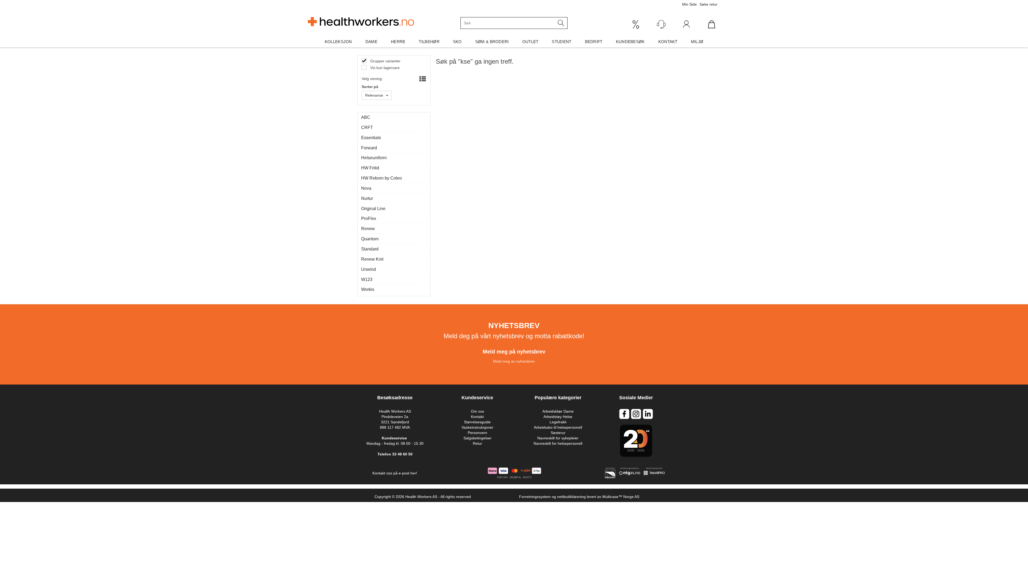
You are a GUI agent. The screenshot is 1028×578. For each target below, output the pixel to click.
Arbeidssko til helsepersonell (558, 427)
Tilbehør (429, 41)
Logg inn (686, 25)
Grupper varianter (384, 61)
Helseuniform (374, 157)
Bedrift (594, 41)
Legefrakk (558, 422)
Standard (370, 249)
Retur (477, 443)
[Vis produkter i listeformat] (422, 79)
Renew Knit (372, 259)
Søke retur (708, 4)
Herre (398, 41)
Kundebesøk (630, 41)
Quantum (370, 239)
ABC (365, 117)
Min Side (689, 4)
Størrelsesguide (477, 422)
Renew (368, 228)
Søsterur (558, 433)
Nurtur (367, 198)
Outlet (530, 41)
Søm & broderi (492, 41)
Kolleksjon (338, 41)
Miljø (697, 41)
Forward (369, 148)
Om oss (477, 411)
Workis (367, 289)
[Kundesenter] (661, 24)
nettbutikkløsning (571, 497)
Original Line (373, 208)
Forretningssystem (535, 497)
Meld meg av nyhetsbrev (514, 361)
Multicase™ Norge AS (620, 497)
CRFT (367, 127)
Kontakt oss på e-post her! (394, 473)
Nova (366, 188)
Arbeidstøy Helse (557, 417)
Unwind (368, 269)
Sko (457, 41)
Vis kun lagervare (384, 68)
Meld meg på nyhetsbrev (514, 352)
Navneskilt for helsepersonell (558, 443)
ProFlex (368, 218)
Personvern (477, 433)
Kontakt (668, 41)
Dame (371, 41)
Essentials (371, 137)
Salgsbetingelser (477, 438)
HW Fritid (370, 168)
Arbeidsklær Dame (558, 411)
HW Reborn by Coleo (381, 178)
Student (561, 41)
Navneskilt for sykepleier (558, 438)
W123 (366, 279)
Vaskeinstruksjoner (477, 427)
